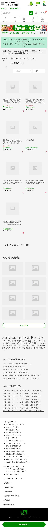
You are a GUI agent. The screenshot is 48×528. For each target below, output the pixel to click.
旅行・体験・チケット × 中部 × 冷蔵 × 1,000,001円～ (21, 399)
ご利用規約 (6, 500)
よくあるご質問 (8, 487)
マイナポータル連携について (15, 440)
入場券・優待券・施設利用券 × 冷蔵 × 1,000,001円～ (21, 375)
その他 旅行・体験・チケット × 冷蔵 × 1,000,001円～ (21, 378)
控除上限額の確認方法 (13, 448)
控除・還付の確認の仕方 (13, 446)
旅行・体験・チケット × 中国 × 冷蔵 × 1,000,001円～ (21, 405)
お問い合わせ (7, 491)
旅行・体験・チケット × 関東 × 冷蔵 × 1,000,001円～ (21, 396)
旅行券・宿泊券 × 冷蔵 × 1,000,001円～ (16, 364)
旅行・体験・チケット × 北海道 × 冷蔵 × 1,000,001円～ (22, 390)
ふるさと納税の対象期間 (13, 432)
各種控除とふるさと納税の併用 (15, 454)
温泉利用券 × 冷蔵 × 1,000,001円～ (15, 372)
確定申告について (11, 438)
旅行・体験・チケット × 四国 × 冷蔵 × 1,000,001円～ (21, 408)
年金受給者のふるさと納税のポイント (18, 462)
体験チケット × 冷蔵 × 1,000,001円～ (16, 369)
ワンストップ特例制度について (15, 443)
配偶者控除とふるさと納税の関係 (16, 459)
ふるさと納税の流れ (12, 427)
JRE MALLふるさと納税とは (15, 469)
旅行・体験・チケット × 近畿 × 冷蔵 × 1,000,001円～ (21, 402)
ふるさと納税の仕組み (13, 430)
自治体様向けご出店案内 (11, 496)
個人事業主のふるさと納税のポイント (18, 456)
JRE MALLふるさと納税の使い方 (16, 471)
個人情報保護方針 (9, 504)
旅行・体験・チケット (29, 33)
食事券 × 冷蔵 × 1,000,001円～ (13, 366)
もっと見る (24, 325)
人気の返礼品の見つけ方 (13, 474)
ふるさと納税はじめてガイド (15, 424)
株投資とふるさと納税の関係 (15, 451)
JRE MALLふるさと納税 (10, 33)
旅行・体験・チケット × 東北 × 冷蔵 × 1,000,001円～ (21, 393)
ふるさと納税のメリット (13, 435)
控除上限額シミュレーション (12, 478)
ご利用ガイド (7, 483)
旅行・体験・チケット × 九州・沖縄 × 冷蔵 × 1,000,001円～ (23, 411)
